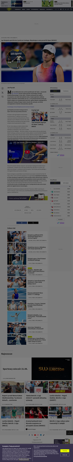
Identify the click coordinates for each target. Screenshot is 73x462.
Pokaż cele (65, 454)
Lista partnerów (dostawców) (40, 456)
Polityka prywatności (24, 459)
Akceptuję (65, 450)
